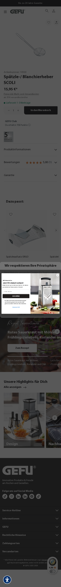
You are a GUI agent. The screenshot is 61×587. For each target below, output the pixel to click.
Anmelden (16, 296)
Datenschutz (14, 307)
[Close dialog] (57, 275)
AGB (19, 307)
